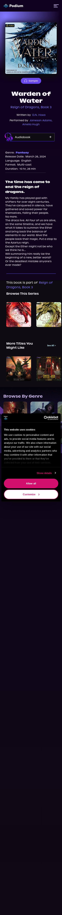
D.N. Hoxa (38, 114)
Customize (29, 494)
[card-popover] (18, 314)
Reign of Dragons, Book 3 (31, 107)
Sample (33, 80)
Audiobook (22, 137)
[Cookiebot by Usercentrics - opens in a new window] (44, 418)
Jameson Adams (41, 120)
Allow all (31, 483)
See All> (51, 345)
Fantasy (22, 152)
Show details (44, 472)
